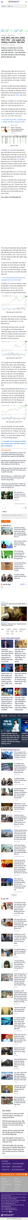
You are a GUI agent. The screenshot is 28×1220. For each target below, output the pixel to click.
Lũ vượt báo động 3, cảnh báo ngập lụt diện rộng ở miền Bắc (20, 952)
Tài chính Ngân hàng (18, 759)
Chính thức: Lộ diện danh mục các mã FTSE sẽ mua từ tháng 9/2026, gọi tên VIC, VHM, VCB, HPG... (6, 680)
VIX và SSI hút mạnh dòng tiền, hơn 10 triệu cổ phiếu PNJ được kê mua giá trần (20, 554)
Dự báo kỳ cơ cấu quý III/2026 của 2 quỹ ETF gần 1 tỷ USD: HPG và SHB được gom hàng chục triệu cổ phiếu (7, 704)
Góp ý (5, 511)
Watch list (10, 6)
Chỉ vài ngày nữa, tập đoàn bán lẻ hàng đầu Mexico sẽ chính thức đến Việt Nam (20, 1100)
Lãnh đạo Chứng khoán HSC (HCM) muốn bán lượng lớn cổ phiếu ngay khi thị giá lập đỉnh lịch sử (20, 532)
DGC (8, 283)
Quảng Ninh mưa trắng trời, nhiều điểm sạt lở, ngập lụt (19, 1050)
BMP (17, 331)
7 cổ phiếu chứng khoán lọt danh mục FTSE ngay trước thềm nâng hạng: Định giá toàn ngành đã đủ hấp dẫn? (13, 454)
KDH (15, 101)
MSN (17, 95)
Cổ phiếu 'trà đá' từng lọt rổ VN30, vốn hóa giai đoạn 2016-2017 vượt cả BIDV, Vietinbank (13, 444)
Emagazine (12, 715)
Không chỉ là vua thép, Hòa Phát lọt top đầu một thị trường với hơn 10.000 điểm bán (13, 1132)
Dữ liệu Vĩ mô (5, 1169)
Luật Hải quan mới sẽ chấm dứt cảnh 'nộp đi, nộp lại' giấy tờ (20, 1088)
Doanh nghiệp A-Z (18, 811)
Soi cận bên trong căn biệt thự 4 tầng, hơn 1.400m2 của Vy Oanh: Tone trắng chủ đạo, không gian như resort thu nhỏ (20, 908)
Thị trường (17, 1187)
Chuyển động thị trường (19, 784)
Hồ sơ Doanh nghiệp (18, 1163)
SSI (14, 113)
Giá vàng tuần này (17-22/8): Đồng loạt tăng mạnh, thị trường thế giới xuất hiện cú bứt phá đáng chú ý (20, 924)
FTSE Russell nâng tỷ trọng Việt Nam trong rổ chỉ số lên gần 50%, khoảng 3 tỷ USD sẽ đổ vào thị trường (13, 1124)
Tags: (2, 629)
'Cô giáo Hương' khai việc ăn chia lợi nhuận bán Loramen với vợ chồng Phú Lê (19, 964)
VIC (17, 433)
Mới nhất (16, 1178)
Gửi (6, 521)
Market (3, 6)
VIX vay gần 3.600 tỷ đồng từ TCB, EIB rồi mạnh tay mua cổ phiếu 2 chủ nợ (20, 754)
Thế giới (16, 799)
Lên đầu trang (20, 1174)
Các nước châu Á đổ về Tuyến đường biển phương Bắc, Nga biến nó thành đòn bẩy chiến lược (20, 1076)
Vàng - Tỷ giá (17, 930)
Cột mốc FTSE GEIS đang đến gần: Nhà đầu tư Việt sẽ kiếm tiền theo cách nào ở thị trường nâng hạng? (20, 704)
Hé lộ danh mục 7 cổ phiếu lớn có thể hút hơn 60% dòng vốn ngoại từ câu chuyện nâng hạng (13, 477)
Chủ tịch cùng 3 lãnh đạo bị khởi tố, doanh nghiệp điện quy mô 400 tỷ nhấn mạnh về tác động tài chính (20, 819)
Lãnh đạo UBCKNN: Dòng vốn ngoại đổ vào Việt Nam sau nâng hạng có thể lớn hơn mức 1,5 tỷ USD (7, 655)
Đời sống (16, 945)
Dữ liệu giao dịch (6, 1163)
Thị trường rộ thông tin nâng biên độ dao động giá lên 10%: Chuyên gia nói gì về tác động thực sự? (20, 884)
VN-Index (15, 629)
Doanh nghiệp (25, 741)
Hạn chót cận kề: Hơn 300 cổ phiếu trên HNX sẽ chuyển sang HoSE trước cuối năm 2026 (21, 678)
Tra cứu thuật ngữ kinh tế (18, 1169)
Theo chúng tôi (5, 1174)
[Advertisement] (14, 19)
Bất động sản (17, 915)
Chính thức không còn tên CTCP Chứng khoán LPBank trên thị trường (20, 566)
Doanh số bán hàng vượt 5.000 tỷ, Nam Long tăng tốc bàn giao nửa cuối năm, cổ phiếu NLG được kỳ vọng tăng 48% (20, 834)
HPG (15, 172)
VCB (25, 389)
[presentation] (2, 728)
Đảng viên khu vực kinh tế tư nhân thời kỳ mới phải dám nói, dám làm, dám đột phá (20, 1038)
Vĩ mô (2, 746)
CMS (14, 1218)
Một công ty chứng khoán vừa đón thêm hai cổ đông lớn (20, 543)
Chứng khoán (11, 35)
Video (19, 715)
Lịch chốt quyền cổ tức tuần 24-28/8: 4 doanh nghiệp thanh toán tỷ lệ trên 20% (13, 1140)
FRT (17, 159)
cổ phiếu (8, 629)
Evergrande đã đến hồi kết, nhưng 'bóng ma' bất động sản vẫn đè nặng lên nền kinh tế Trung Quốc (20, 793)
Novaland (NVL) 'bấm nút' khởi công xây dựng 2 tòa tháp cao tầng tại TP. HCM (13, 1115)
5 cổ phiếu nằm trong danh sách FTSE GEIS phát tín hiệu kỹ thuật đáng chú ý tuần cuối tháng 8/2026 (20, 768)
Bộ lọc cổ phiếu (6, 1166)
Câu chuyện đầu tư (18, 891)
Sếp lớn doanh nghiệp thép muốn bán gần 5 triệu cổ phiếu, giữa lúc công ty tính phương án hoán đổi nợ (13, 462)
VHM (7, 435)
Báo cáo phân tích (17, 1166)
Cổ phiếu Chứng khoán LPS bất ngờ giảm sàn (20, 576)
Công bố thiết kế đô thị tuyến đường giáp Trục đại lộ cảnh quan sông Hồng (20, 1063)
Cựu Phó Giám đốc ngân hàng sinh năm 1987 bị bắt (20, 1009)
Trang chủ (3, 35)
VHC (8, 150)
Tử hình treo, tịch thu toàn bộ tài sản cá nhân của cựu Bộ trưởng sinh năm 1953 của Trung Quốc (20, 939)
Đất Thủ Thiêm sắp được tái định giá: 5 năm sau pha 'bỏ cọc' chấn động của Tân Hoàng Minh (20, 655)
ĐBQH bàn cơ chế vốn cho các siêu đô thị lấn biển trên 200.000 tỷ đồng (20, 806)
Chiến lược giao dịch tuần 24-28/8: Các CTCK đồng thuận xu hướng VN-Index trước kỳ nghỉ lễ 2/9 (13, 485)
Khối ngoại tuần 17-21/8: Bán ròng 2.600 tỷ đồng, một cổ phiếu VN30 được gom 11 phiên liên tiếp (14, 470)
